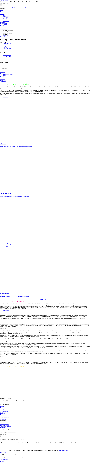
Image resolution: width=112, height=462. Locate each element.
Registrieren (5, 35)
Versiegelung (3, 81)
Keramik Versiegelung (4, 77)
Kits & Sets (2, 79)
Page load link (3, 452)
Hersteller (2, 73)
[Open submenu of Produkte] (4, 14)
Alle (1, 70)
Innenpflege (2, 76)
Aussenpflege (3, 72)
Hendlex (4, 75)
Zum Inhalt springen (4, 0)
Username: (5, 30)
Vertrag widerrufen (4, 459)
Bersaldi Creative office (63, 450)
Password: (5, 31)
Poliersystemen (3, 80)
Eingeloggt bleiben (8, 33)
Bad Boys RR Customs (8, 74)
